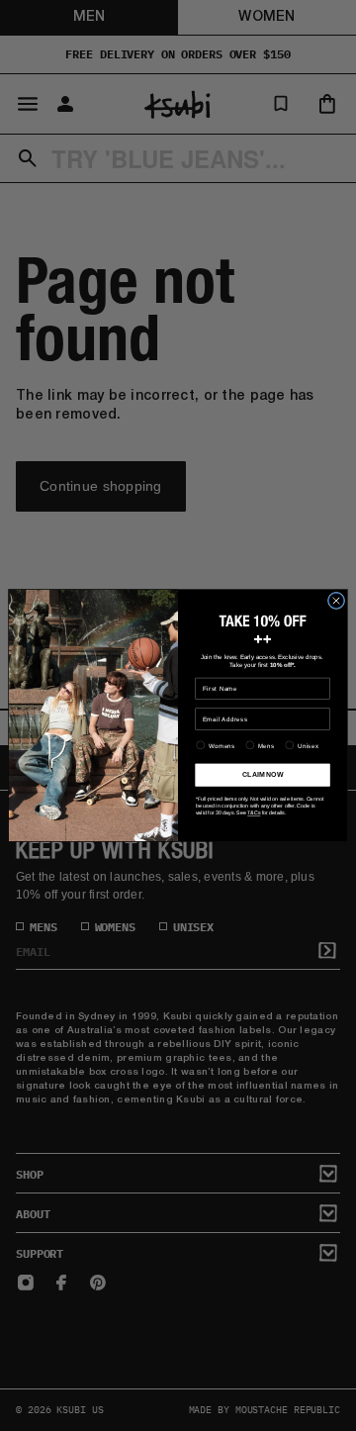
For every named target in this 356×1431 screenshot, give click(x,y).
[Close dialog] (335, 600)
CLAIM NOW (262, 774)
